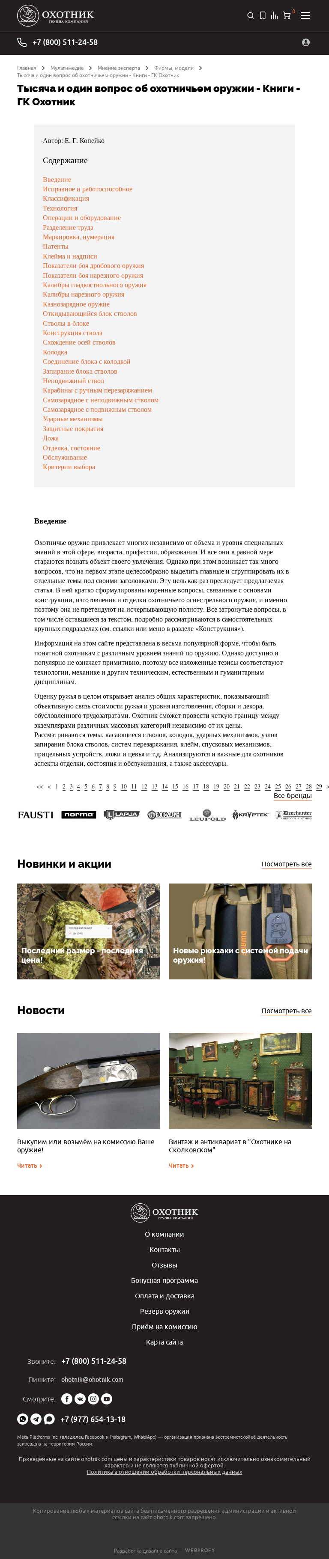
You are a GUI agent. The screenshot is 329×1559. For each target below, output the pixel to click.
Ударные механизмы (73, 418)
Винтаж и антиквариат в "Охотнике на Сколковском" (230, 1146)
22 (247, 786)
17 (196, 786)
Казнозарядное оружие (76, 303)
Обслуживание (65, 456)
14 (165, 786)
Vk (80, 1398)
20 (227, 786)
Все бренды (293, 795)
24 (268, 786)
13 (155, 786)
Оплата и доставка (164, 1296)
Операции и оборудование (82, 217)
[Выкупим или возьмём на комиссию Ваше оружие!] (88, 1081)
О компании (164, 1234)
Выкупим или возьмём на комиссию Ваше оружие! (86, 1146)
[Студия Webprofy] (200, 1550)
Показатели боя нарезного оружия (93, 275)
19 (216, 786)
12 (144, 786)
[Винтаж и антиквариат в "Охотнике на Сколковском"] (240, 1081)
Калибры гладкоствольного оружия (95, 284)
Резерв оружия (164, 1311)
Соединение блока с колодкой (87, 361)
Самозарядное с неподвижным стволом (101, 399)
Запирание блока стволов (80, 370)
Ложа (51, 437)
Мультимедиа (67, 68)
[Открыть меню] (305, 15)
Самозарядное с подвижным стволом (97, 409)
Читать (27, 1165)
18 (206, 786)
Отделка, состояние (71, 447)
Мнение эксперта (119, 68)
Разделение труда (68, 227)
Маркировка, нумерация (78, 236)
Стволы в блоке (66, 322)
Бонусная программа (164, 1280)
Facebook (66, 1398)
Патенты (56, 245)
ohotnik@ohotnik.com (92, 1379)
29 (319, 786)
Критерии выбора (69, 466)
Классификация (66, 197)
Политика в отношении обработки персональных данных (164, 1471)
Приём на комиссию (164, 1326)
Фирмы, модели (174, 68)
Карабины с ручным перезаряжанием (97, 389)
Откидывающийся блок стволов (90, 313)
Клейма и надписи (70, 255)
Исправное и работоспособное (87, 188)
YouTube (106, 1398)
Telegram (36, 1419)
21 (237, 786)
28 (309, 786)
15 (175, 786)
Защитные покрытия (73, 428)
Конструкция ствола (72, 332)
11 (134, 786)
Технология (60, 207)
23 (257, 786)
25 (278, 786)
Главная (26, 68)
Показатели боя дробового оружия (93, 265)
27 (299, 786)
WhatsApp (22, 1419)
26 (288, 786)
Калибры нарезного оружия (83, 293)
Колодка (55, 351)
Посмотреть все (287, 864)
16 (185, 786)
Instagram (93, 1398)
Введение (57, 179)
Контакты (165, 1249)
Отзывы (164, 1265)
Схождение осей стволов (79, 341)
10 (124, 786)
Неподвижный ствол (73, 380)
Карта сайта (164, 1342)
